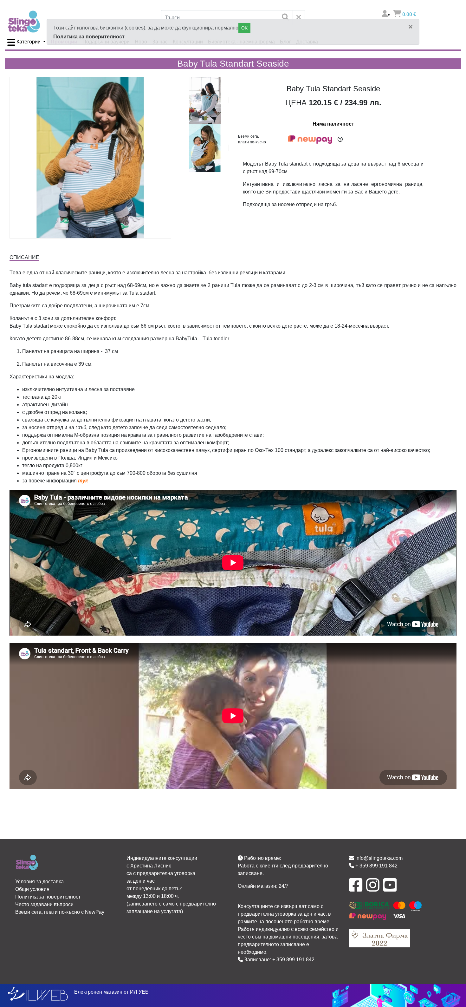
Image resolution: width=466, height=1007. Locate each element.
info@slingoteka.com (378, 858)
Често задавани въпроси (44, 904)
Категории (28, 41)
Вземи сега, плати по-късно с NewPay (59, 912)
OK (244, 27)
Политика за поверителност (89, 36)
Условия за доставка (39, 881)
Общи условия (32, 889)
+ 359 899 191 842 (293, 959)
